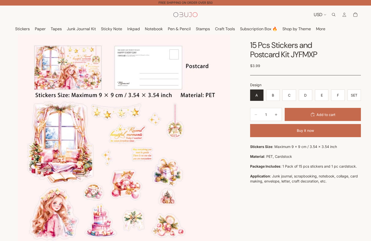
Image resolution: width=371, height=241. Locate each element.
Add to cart (325, 114)
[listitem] (320, 29)
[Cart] (355, 14)
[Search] (333, 14)
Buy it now (305, 130)
